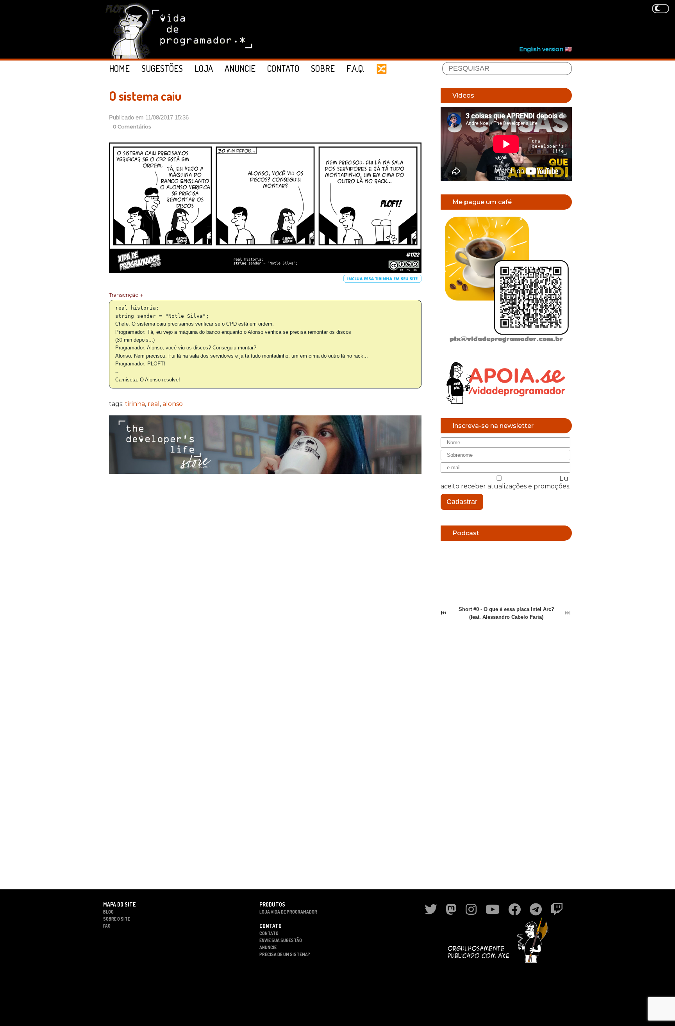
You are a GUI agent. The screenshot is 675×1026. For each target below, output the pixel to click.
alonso (172, 404)
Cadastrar (461, 502)
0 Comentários (132, 127)
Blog (108, 912)
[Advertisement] (430, 23)
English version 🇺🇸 (545, 49)
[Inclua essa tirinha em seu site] (382, 281)
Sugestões (162, 68)
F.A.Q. (355, 68)
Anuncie (240, 68)
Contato (283, 68)
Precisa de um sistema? (284, 954)
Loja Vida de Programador (288, 912)
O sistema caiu (145, 96)
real (154, 404)
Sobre (323, 68)
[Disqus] (265, 581)
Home (119, 68)
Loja (204, 68)
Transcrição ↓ (126, 295)
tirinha (135, 404)
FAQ (107, 926)
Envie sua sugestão (280, 940)
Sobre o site (116, 919)
